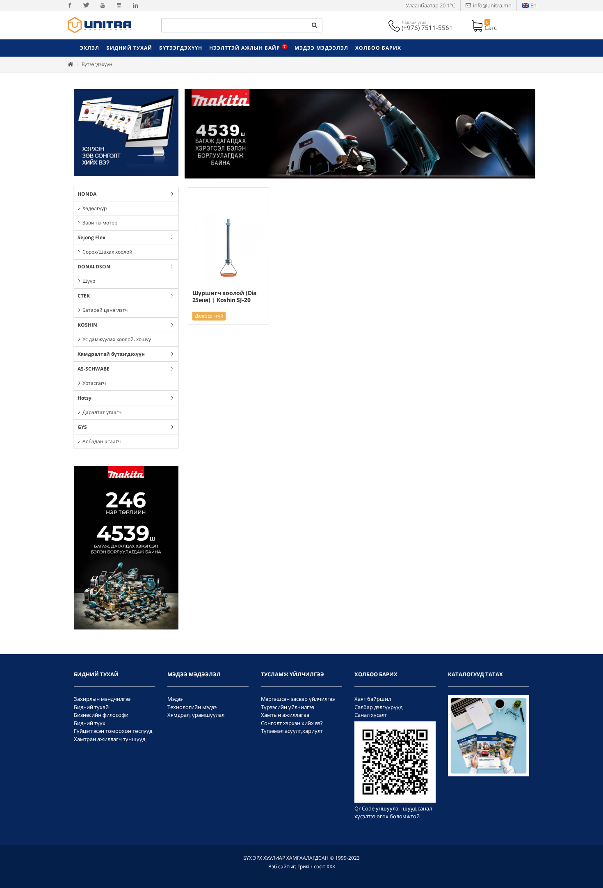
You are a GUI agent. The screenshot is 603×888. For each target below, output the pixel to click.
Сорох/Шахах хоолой (107, 251)
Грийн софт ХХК (316, 866)
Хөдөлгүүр (94, 208)
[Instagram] (119, 5)
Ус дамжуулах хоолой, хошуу (116, 339)
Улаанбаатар (430, 5)
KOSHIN (87, 324)
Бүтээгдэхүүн (97, 64)
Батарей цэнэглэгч (105, 310)
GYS (82, 426)
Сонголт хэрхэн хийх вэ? (292, 723)
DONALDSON (94, 266)
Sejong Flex (91, 237)
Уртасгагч (94, 383)
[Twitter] (86, 5)
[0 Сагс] (477, 25)
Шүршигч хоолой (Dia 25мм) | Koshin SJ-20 (224, 296)
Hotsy (84, 397)
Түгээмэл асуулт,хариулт (292, 731)
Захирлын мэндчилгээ (102, 699)
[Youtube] (102, 5)
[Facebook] (70, 5)
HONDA (87, 193)
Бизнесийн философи (101, 715)
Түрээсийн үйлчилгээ (287, 707)
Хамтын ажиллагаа (285, 715)
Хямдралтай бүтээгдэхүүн (111, 353)
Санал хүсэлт (370, 715)
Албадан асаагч (101, 441)
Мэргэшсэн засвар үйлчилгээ (298, 699)
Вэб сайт (278, 866)
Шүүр (88, 280)
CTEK (84, 295)
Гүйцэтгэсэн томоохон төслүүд (113, 731)
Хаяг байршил (372, 699)
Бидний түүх (89, 723)
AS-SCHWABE (94, 368)
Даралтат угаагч (101, 412)
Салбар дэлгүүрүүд (378, 707)
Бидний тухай (91, 707)
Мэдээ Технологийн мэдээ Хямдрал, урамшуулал (195, 707)
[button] (211, 134)
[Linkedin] (135, 5)
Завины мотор (99, 222)
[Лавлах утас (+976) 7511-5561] (395, 25)
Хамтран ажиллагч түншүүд (109, 739)
